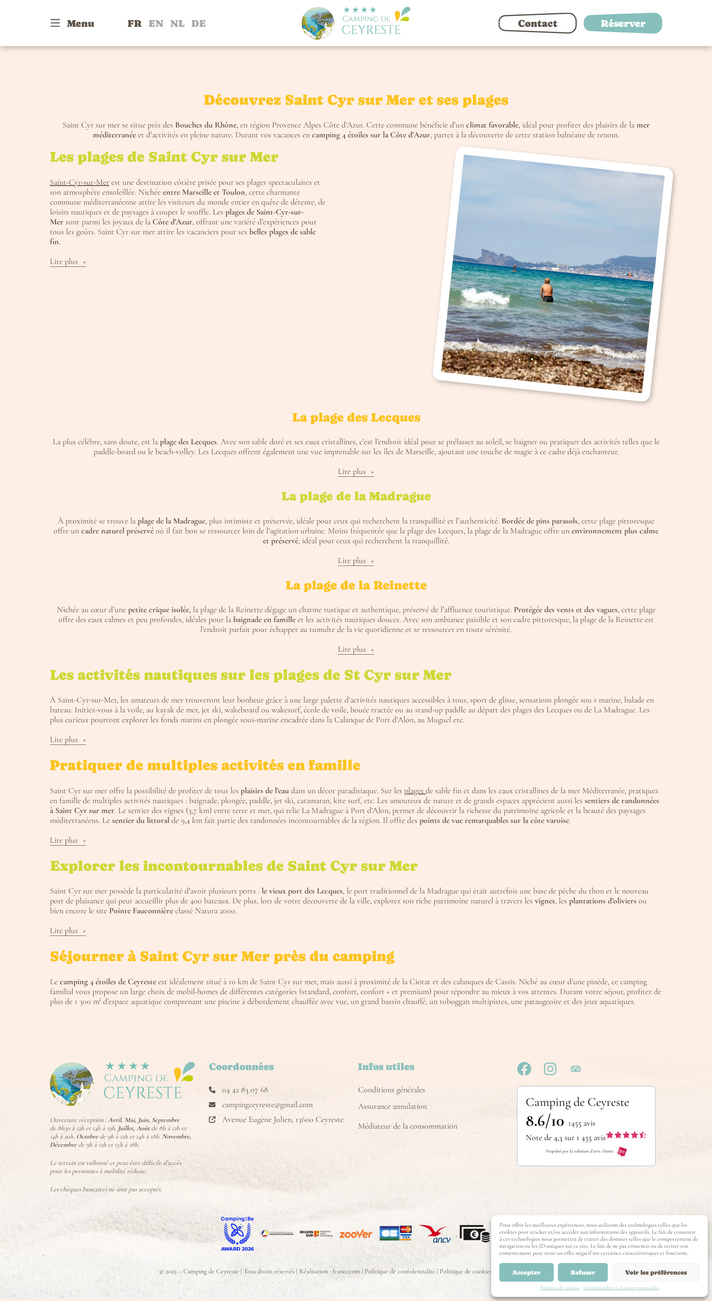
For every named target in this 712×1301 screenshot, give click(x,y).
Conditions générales (391, 1090)
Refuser (583, 1272)
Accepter (526, 1272)
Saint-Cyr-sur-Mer (79, 182)
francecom (346, 1271)
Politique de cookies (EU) (473, 1271)
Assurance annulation (392, 1106)
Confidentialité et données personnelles (621, 1288)
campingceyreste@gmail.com (267, 1105)
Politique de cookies (559, 1288)
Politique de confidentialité (400, 1271)
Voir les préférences (656, 1272)
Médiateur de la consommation (407, 1126)
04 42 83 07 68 (245, 1090)
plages (415, 791)
